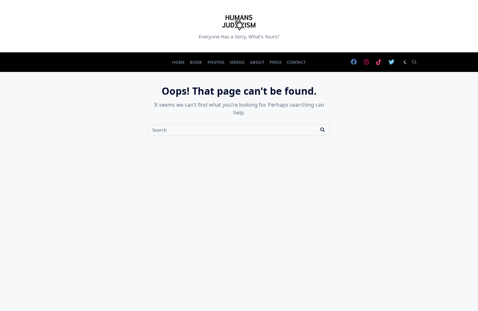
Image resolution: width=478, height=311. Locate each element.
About (257, 62)
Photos (215, 62)
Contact (296, 62)
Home (178, 62)
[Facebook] (354, 62)
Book (196, 62)
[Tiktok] (378, 62)
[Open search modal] (414, 62)
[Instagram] (366, 62)
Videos (237, 62)
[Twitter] (391, 62)
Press (276, 62)
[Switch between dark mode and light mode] (405, 62)
